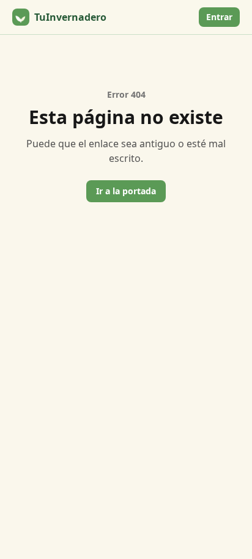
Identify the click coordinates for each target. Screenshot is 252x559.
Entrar (219, 17)
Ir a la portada (126, 191)
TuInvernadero (70, 17)
